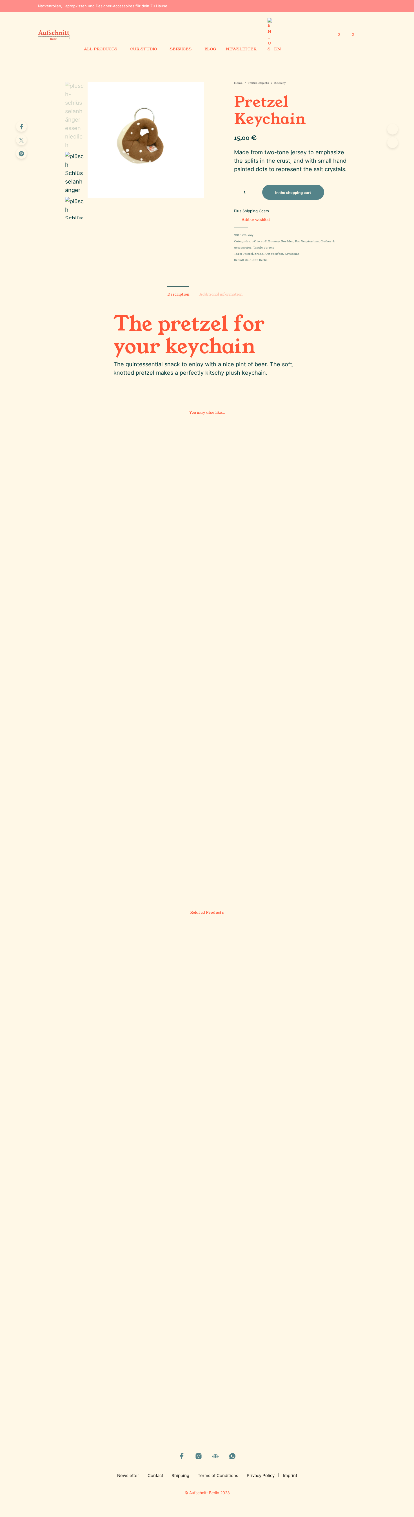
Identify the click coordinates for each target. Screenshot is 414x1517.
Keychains (292, 254)
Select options (80, 865)
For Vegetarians (307, 241)
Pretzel (248, 254)
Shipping (180, 1475)
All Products (100, 49)
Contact (155, 1475)
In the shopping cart (230, 859)
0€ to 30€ (259, 241)
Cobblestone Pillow (160, 1017)
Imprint (290, 1475)
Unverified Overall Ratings (89, 1361)
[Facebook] (21, 126)
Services (181, 49)
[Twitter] (21, 140)
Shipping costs (255, 211)
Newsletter (241, 49)
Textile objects (258, 83)
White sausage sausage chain (242, 840)
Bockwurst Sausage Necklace (315, 517)
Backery (280, 83)
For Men (287, 241)
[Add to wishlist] (98, 821)
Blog (210, 49)
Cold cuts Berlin (256, 260)
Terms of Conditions (218, 1475)
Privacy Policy (261, 1475)
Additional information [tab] (220, 294)
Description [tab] (178, 294)
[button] (335, 34)
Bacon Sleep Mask (304, 1340)
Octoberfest (274, 254)
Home (238, 83)
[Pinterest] (21, 153)
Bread (259, 254)
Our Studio (143, 49)
